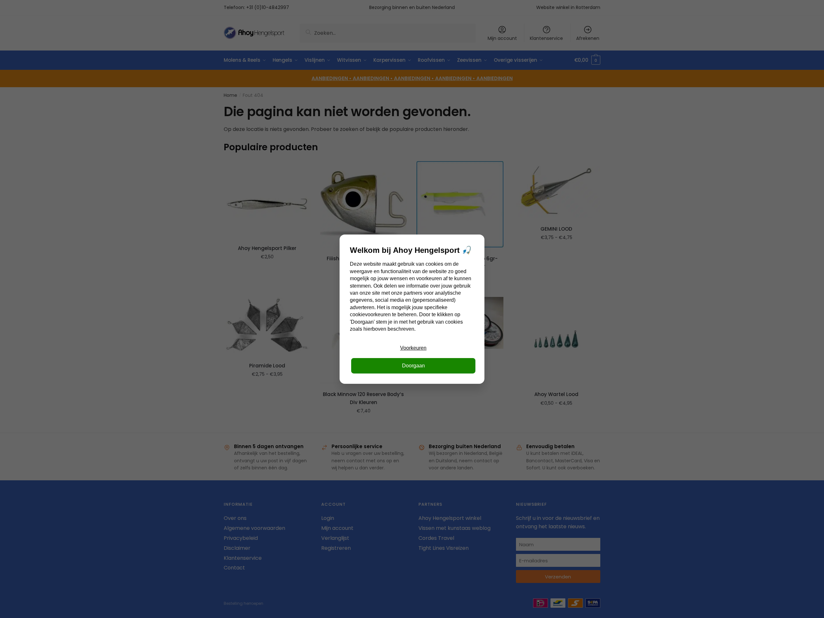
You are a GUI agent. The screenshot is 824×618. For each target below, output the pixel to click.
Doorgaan (413, 365)
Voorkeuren (413, 348)
